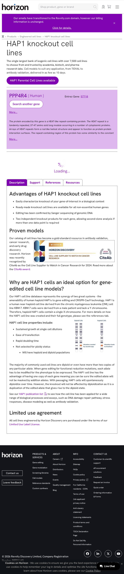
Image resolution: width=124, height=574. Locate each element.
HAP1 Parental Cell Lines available (32, 80)
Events (56, 480)
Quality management (61, 485)
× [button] (122, 563)
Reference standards (41, 483)
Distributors (58, 469)
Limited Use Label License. (24, 424)
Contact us (12, 473)
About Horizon (59, 464)
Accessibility (78, 459)
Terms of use (78, 494)
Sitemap (76, 464)
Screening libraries (40, 473)
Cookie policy (79, 474)
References (53, 182)
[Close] (114, 23)
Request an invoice (101, 482)
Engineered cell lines (31, 36)
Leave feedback (12, 482)
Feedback (97, 477)
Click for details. (62, 28)
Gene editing (37, 462)
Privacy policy (79, 480)
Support (35, 182)
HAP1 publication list (31, 394)
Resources (73, 182)
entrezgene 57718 (77, 96)
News (55, 474)
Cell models (37, 478)
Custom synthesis (40, 488)
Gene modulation (39, 467)
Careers (56, 459)
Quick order (98, 487)
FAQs (75, 469)
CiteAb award (22, 269)
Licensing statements (82, 517)
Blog (55, 490)
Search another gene (26, 104)
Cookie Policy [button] (93, 570)
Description (16, 182)
